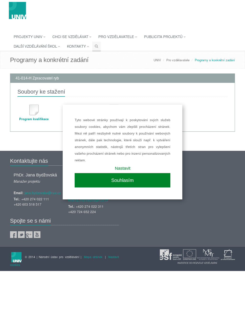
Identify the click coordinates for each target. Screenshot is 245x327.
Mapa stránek (93, 257)
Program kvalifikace (34, 119)
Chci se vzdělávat (70, 36)
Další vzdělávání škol (36, 46)
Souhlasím (122, 180)
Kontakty (77, 46)
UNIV (157, 60)
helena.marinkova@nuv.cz (88, 200)
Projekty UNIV (28, 36)
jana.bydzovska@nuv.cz (42, 192)
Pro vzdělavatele (116, 36)
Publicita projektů (164, 36)
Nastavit (122, 168)
